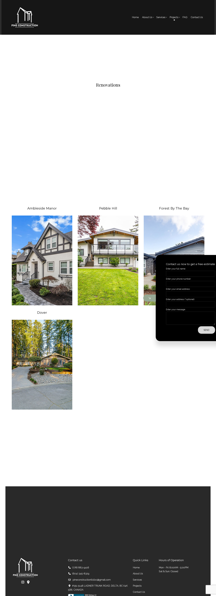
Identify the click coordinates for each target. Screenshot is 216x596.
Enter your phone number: (165, 279)
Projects (137, 585)
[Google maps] (28, 582)
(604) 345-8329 (80, 573)
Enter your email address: (164, 289)
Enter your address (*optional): (166, 299)
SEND (193, 330)
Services (160, 17)
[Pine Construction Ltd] (25, 17)
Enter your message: (162, 309)
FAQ (184, 17)
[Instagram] (22, 582)
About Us (147, 17)
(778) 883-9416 (80, 567)
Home (135, 17)
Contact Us (197, 17)
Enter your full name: (162, 269)
